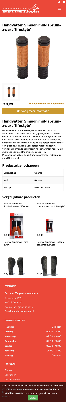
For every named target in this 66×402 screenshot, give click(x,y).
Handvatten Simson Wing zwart (16, 243)
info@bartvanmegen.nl (23, 311)
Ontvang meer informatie (33, 111)
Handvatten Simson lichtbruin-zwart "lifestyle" (16, 205)
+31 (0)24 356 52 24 (23, 307)
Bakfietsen (10, 374)
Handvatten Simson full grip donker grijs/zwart (50, 243)
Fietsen (9, 370)
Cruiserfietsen (12, 379)
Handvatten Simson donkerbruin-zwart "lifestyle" (51, 205)
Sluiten (33, 398)
